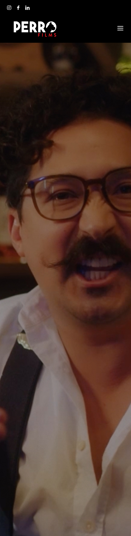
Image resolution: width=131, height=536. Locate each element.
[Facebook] (18, 7)
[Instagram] (9, 7)
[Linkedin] (27, 7)
